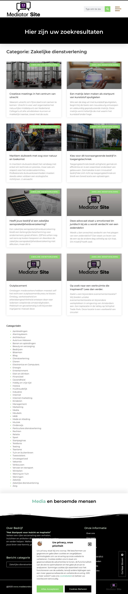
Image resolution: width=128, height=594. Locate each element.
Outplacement (18, 285)
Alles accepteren (50, 589)
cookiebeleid (66, 576)
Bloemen (17, 352)
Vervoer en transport (23, 467)
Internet (17, 395)
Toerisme (17, 449)
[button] (89, 544)
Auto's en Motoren (22, 340)
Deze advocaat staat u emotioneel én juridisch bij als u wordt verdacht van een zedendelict (94, 224)
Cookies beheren (78, 589)
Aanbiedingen (20, 331)
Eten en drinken (21, 373)
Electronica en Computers (26, 364)
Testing (16, 446)
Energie (17, 367)
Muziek (16, 422)
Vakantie (17, 461)
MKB (15, 416)
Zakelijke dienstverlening (26, 483)
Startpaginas (19, 440)
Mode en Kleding (21, 419)
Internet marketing (22, 398)
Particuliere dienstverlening (27, 428)
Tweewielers (19, 455)
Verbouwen (18, 464)
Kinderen (17, 401)
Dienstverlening (21, 358)
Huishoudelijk (20, 388)
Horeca (16, 386)
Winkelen (18, 471)
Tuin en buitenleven (23, 452)
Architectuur (19, 337)
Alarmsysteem (20, 334)
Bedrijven (18, 349)
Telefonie (17, 443)
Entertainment (20, 370)
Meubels (17, 413)
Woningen (18, 477)
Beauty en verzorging (24, 346)
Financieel (18, 376)
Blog (15, 355)
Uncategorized (20, 458)
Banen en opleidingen (24, 343)
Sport (15, 437)
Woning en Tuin (21, 473)
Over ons (90, 533)
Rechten (17, 431)
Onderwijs (18, 425)
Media (16, 410)
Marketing (18, 407)
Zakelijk (17, 480)
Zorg (15, 486)
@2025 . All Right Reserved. (29, 586)
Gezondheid (19, 379)
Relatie (16, 434)
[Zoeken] (107, 9)
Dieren (16, 361)
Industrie (17, 392)
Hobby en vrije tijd (22, 382)
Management (20, 404)
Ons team (91, 538)
